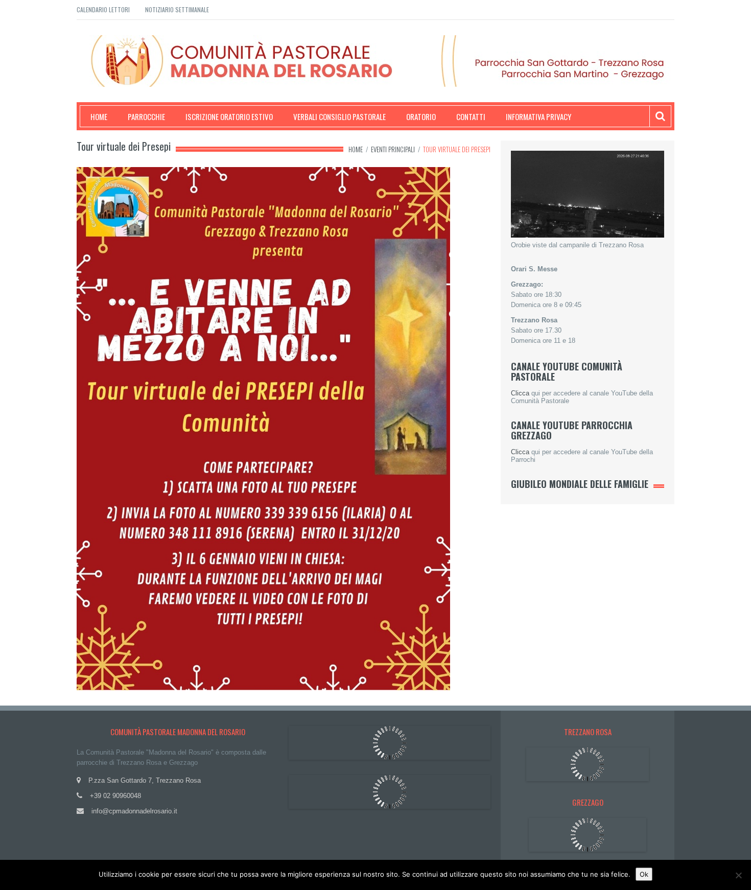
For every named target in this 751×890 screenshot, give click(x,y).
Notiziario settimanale (177, 9)
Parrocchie (146, 116)
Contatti (470, 116)
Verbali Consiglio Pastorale (339, 116)
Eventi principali (393, 149)
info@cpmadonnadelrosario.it (134, 811)
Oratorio (421, 116)
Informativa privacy (538, 116)
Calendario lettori (103, 9)
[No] (738, 875)
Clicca (520, 393)
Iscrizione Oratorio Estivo (229, 116)
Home (98, 116)
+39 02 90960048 (115, 796)
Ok (644, 874)
